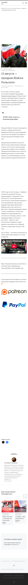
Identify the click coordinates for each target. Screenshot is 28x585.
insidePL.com (19, 268)
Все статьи (8, 8)
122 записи (8, 481)
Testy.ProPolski (5, 268)
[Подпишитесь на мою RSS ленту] (14, 582)
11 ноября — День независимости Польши (20, 518)
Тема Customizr (21, 577)
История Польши (16, 8)
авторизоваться (15, 544)
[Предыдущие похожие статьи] (21, 496)
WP (9, 577)
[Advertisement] (14, 27)
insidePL (10, 575)
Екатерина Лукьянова (7, 86)
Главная (3, 8)
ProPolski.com (15, 266)
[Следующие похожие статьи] (25, 496)
